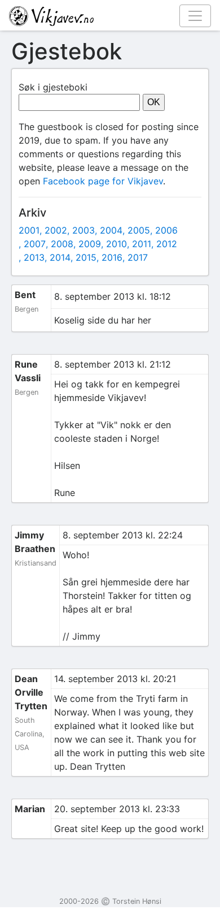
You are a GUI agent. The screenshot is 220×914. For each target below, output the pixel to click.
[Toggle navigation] (195, 16)
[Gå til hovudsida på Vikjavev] (105, 15)
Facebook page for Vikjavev (103, 181)
